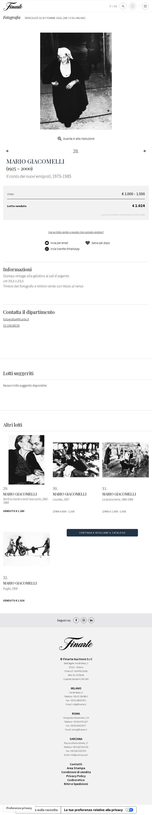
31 (104, 488)
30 (55, 488)
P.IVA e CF (69, 671)
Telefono (68, 696)
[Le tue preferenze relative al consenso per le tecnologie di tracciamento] (19, 808)
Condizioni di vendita (76, 772)
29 (5, 488)
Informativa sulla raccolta (38, 810)
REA (70, 675)
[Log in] (132, 6)
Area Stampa (76, 768)
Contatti (76, 764)
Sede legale (69, 663)
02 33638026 (11, 326)
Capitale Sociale (71, 679)
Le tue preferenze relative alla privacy (93, 810)
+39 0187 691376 (80, 746)
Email (69, 704)
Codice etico (76, 780)
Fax (67, 700)
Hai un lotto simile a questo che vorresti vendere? (76, 232)
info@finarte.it (79, 704)
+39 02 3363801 (80, 696)
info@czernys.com (79, 754)
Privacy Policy (76, 776)
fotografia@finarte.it (16, 319)
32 (5, 578)
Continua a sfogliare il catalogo (102, 532)
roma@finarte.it (79, 729)
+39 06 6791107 (80, 721)
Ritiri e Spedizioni (76, 784)
